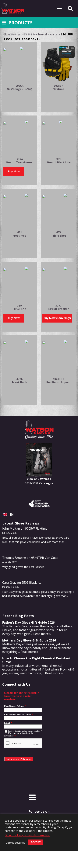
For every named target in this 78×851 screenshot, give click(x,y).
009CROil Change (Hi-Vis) (19, 87)
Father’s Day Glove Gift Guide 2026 (28, 622)
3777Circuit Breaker (58, 307)
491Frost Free (19, 233)
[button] (13, 171)
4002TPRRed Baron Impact (58, 380)
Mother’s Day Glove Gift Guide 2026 (29, 640)
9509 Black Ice (31, 582)
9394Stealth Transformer (19, 160)
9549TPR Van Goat (44, 558)
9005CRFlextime (58, 87)
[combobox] (39, 515)
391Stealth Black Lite (58, 160)
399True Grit (19, 307)
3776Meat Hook (19, 380)
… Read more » (40, 634)
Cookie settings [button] (15, 842)
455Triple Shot (58, 233)
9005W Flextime (36, 528)
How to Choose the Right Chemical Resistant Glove (36, 660)
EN (11, 515)
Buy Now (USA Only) (57, 318)
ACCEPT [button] (36, 842)
